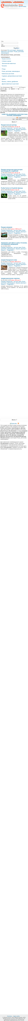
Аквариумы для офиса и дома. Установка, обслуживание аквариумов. (14, 243)
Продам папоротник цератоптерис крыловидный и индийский (12, 170)
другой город (22, 6)
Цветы (4, 79)
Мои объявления (18, 1)
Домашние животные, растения (12, 51)
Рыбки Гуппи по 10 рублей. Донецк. (12, 188)
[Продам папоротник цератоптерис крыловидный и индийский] (4, 179)
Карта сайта (16, 1016)
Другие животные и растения (10, 84)
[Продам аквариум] (4, 237)
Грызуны (4, 65)
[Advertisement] (14, 25)
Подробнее (17, 131)
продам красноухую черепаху (10, 278)
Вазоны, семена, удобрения (10, 81)
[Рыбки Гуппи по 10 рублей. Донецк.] (4, 198)
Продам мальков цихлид (8, 125)
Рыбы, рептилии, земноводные (11, 71)
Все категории (12, 50)
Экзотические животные (9, 63)
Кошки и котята (6, 59)
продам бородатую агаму (9, 260)
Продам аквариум (6, 227)
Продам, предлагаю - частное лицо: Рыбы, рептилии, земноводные (13, 128)
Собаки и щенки (6, 61)
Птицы (4, 69)
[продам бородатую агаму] (4, 270)
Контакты (9, 1016)
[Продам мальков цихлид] (4, 136)
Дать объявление (7, 1)
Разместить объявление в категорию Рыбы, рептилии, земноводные (15, 115)
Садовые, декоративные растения (12, 76)
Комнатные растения (8, 73)
